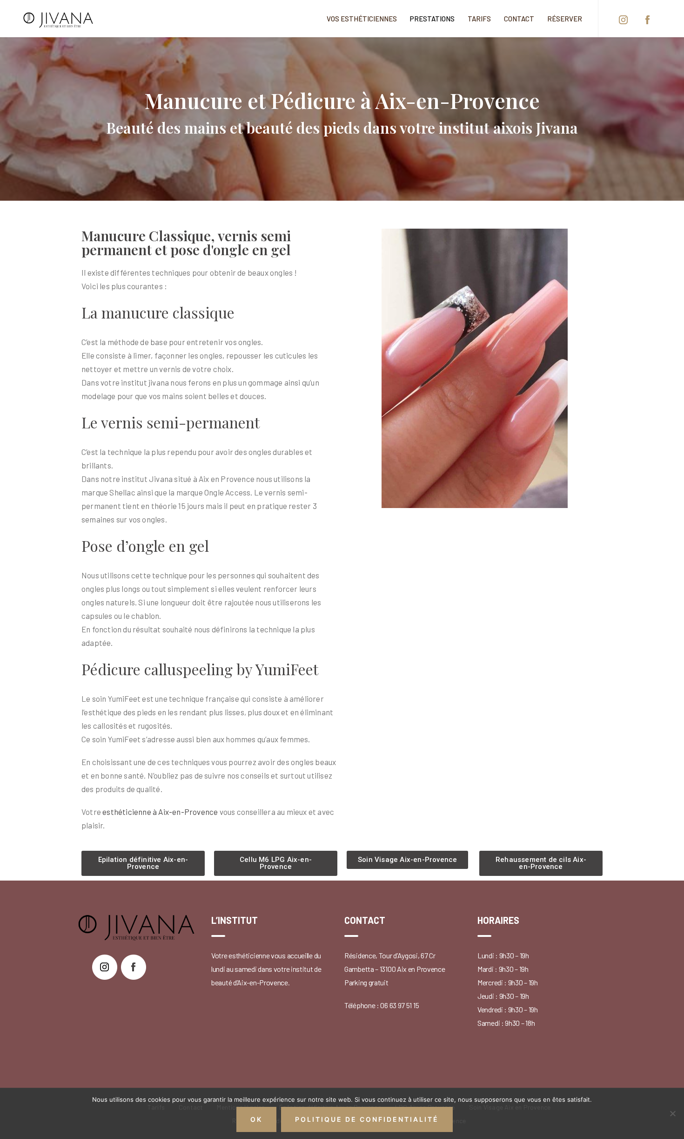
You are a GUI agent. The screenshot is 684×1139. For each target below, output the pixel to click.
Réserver (564, 18)
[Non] (672, 1113)
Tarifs (479, 18)
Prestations (432, 18)
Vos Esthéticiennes (362, 18)
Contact (519, 18)
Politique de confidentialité (367, 1119)
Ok (256, 1119)
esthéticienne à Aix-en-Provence (160, 811)
